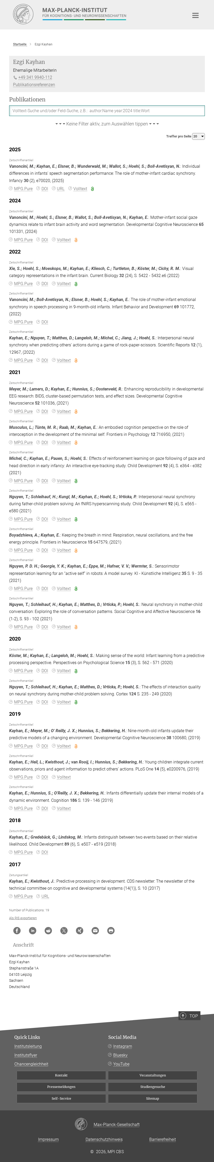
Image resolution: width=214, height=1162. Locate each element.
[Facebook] (17, 931)
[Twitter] (64, 931)
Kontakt (61, 1075)
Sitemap (152, 1098)
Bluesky (120, 1055)
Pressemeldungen (61, 1087)
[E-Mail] (95, 931)
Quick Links (27, 1037)
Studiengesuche (152, 1087)
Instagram (122, 1046)
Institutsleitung (28, 1046)
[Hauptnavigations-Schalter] (195, 15)
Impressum (48, 1139)
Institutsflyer (25, 1055)
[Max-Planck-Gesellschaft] (84, 1124)
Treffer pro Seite (179, 136)
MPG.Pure (23, 188)
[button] (107, 124)
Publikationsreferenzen (34, 84)
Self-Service (61, 1098)
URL (60, 188)
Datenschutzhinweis (104, 1139)
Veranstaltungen (153, 1075)
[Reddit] (48, 931)
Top (193, 1016)
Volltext (80, 188)
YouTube (121, 1064)
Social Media (122, 1037)
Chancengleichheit (31, 1064)
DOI (44, 188)
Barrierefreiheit (162, 1139)
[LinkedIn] (33, 931)
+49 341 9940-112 (35, 77)
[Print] (111, 931)
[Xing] (80, 931)
